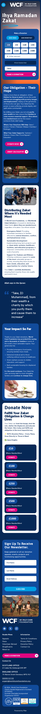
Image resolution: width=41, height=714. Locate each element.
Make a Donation (15, 74)
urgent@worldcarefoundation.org (16, 681)
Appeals (5, 638)
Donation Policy (26, 644)
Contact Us (25, 647)
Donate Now (13, 144)
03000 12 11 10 (8, 678)
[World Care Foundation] (20, 621)
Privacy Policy (26, 641)
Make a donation (12, 656)
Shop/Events (7, 647)
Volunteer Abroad (9, 644)
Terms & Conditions (28, 638)
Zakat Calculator (15, 152)
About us (6, 649)
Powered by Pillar (20, 711)
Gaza (4, 641)
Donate (11, 457)
